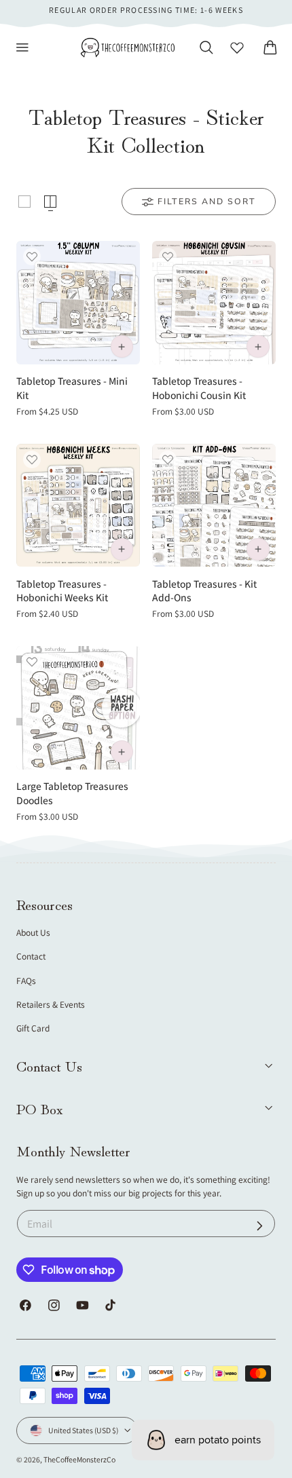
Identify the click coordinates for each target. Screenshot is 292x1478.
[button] (22, 47)
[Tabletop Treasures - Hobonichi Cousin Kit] (214, 302)
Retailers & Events (50, 1004)
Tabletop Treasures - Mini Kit (72, 388)
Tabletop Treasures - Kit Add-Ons (204, 591)
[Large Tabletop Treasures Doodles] (78, 708)
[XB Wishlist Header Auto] (237, 47)
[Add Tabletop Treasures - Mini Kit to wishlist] (32, 256)
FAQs (26, 980)
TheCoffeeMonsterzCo (79, 1459)
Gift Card (33, 1028)
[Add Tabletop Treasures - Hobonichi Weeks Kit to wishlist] (32, 459)
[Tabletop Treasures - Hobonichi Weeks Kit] (78, 505)
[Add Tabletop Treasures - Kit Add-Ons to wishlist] (168, 459)
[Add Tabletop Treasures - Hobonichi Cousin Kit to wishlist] (168, 256)
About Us (33, 932)
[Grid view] (24, 201)
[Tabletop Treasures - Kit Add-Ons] (214, 505)
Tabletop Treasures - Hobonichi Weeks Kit (62, 591)
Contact (30, 956)
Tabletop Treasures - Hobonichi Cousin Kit (199, 388)
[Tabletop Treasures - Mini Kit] (78, 302)
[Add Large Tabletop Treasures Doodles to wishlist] (32, 661)
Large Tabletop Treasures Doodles (72, 793)
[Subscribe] (260, 1225)
